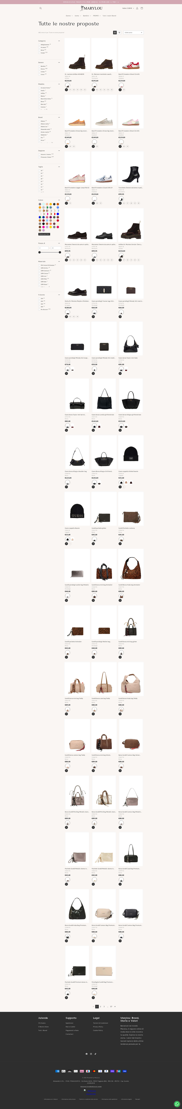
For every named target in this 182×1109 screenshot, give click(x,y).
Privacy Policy (98, 1027)
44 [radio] (108, 89)
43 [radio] (104, 89)
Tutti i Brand (42, 1030)
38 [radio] (73, 89)
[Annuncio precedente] (39, 2)
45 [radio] (111, 89)
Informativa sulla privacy (69, 1099)
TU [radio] (93, 316)
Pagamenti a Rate (72, 1030)
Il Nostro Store (43, 1027)
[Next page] (115, 1006)
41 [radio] (84, 89)
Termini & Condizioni (100, 1023)
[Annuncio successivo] (143, 2)
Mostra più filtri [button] (44, 234)
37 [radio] (70, 89)
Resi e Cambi (70, 1027)
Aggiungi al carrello (88, 40)
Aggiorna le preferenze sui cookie (91, 1086)
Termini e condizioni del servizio (88, 1099)
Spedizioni (69, 1023)
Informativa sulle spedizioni (109, 1099)
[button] (40, 8)
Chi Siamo (42, 1023)
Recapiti (137, 1099)
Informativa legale (126, 1099)
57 (111, 1006)
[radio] (67, 85)
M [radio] (120, 486)
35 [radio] (120, 203)
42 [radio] (100, 89)
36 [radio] (66, 89)
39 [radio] (77, 89)
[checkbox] (40, 204)
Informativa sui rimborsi (51, 1099)
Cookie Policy (98, 1030)
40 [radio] (81, 89)
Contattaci (69, 1034)
